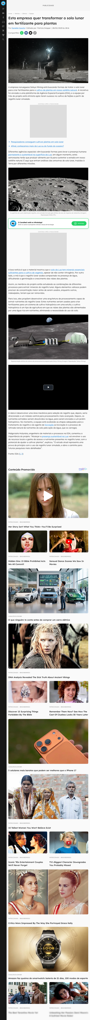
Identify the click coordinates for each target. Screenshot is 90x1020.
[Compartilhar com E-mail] (30, 33)
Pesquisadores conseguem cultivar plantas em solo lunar (37, 142)
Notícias (17, 13)
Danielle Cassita (18, 28)
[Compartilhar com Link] (35, 33)
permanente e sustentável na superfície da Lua (30, 154)
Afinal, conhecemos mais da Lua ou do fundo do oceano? (37, 146)
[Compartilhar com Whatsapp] (21, 33)
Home (10, 13)
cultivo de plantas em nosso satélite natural (56, 90)
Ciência (24, 13)
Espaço (31, 13)
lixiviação (49, 425)
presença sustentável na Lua (55, 436)
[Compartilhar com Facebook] (26, 33)
